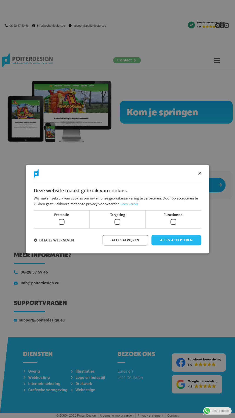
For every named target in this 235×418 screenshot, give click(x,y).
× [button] (199, 173)
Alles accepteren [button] (176, 240)
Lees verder (129, 204)
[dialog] (117, 209)
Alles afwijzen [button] (125, 240)
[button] (54, 240)
